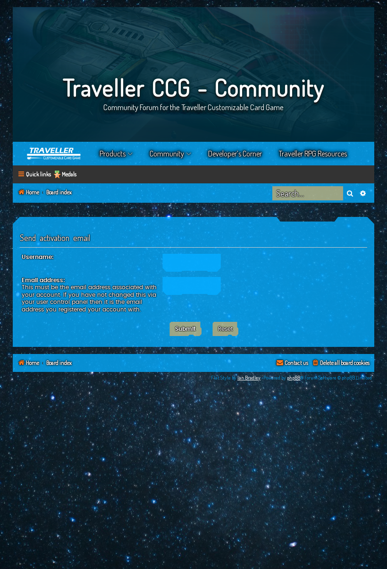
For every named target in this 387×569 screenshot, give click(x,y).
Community (167, 153)
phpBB (293, 377)
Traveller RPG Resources (313, 153)
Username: (38, 257)
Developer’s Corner (235, 153)
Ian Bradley (249, 377)
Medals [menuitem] (69, 174)
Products (113, 153)
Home (54, 154)
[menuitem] (340, 363)
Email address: (43, 280)
